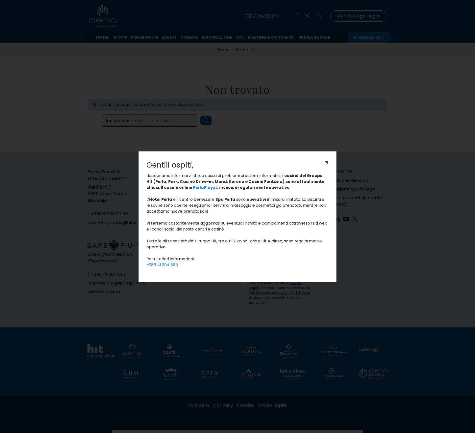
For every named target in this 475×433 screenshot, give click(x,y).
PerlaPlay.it (205, 187)
